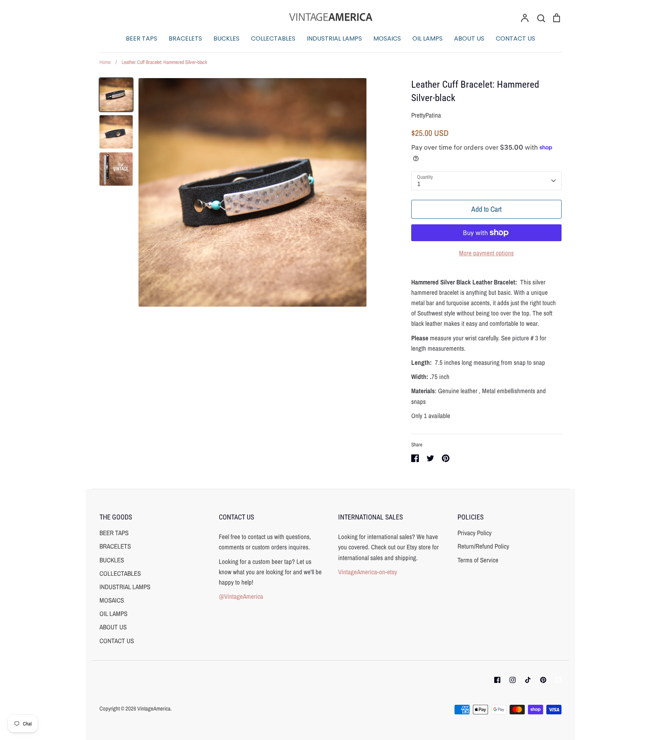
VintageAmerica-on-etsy (367, 571)
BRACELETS (185, 38)
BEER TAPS (141, 38)
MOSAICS (387, 38)
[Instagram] (512, 680)
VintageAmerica (154, 708)
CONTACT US (515, 38)
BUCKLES (226, 38)
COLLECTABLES (273, 38)
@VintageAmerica (241, 596)
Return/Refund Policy (483, 546)
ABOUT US (469, 38)
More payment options (486, 252)
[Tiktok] (528, 680)
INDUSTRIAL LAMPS (334, 38)
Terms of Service (477, 559)
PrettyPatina (426, 115)
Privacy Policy (474, 532)
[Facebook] (497, 680)
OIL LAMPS (427, 38)
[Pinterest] (543, 680)
